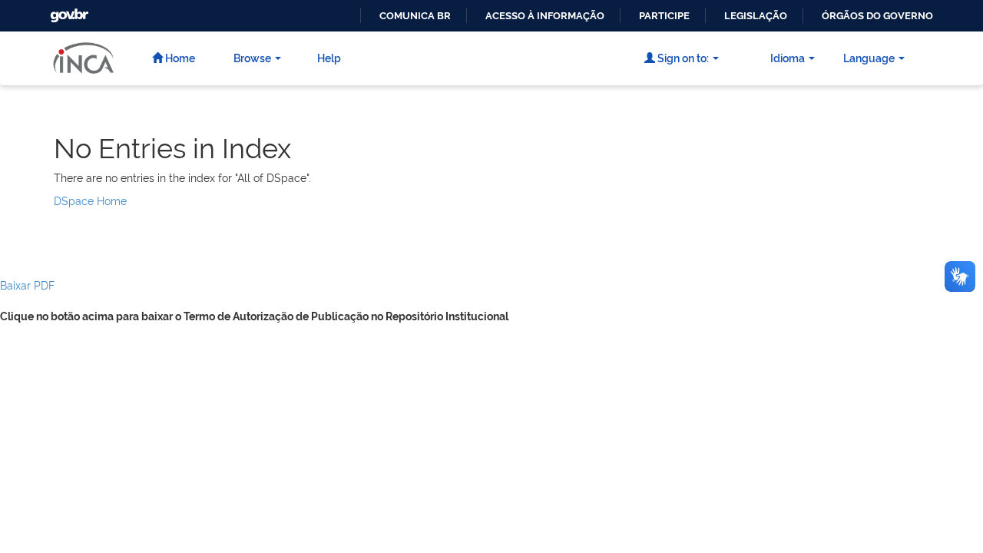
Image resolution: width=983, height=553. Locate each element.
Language (869, 57)
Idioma (787, 57)
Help (329, 57)
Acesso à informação (544, 16)
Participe (664, 16)
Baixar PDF (27, 284)
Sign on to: (682, 57)
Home (179, 57)
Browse (252, 57)
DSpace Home (90, 200)
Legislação (755, 16)
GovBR (67, 11)
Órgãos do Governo (877, 16)
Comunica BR (415, 16)
